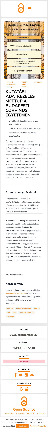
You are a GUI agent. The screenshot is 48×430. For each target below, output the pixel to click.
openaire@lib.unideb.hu (16, 293)
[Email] (32, 375)
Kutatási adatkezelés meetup (11, 84)
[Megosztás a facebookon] (15, 375)
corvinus (10, 308)
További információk (38, 426)
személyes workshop (26, 312)
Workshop (37, 82)
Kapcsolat (20, 413)
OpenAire (9, 413)
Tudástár (40, 413)
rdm (14, 312)
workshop (10, 317)
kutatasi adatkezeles (23, 308)
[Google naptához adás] (21, 389)
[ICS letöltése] (26, 389)
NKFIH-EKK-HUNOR (25, 84)
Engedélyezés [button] (22, 426)
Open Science (24, 409)
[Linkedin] (26, 375)
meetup (36, 308)
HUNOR (30, 413)
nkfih (8, 312)
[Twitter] (20, 375)
